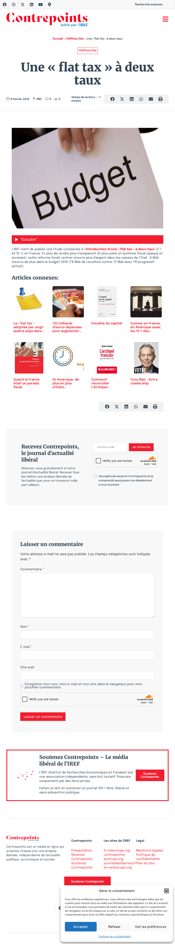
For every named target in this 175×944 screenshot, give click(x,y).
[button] (166, 891)
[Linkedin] (31, 4)
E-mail (26, 647)
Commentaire (32, 569)
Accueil (58, 38)
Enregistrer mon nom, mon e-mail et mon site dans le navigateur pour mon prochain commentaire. (83, 686)
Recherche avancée (148, 4)
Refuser (114, 927)
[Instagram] (13, 4)
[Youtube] (40, 4)
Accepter (80, 927)
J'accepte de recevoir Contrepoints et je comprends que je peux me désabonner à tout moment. (125, 480)
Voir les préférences (150, 927)
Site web (27, 667)
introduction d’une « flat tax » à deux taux (120, 249)
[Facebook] (4, 4)
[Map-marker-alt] (49, 4)
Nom (25, 627)
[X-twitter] (22, 4)
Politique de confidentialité (115, 936)
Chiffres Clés (75, 38)
